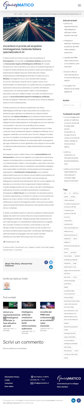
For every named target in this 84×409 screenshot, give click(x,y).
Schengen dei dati (69, 333)
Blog (47, 247)
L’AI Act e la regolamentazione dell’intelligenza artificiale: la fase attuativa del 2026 (71, 29)
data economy (68, 231)
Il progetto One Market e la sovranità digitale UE (71, 89)
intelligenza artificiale (70, 259)
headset (77, 256)
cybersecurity (68, 224)
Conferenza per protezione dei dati (70, 212)
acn (65, 193)
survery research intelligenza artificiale (70, 342)
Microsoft (6, 250)
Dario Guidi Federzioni (71, 228)
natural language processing (69, 282)
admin (66, 152)
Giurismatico (68, 256)
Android (37, 247)
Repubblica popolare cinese (71, 328)
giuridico (73, 252)
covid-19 (67, 217)
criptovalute (68, 220)
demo (75, 238)
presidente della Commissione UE (69, 292)
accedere (10, 348)
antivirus (75, 193)
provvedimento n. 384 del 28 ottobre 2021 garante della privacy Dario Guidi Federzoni (71, 315)
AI (69, 193)
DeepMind (67, 238)
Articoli (43, 247)
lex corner (67, 277)
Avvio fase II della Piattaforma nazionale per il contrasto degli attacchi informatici (72, 175)
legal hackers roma (70, 267)
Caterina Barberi (69, 200)
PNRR (66, 287)
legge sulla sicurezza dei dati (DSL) (72, 272)
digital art (67, 242)
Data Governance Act (70, 235)
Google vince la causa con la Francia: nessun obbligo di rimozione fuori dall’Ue (72, 141)
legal (74, 263)
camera (73, 196)
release (66, 323)
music (75, 277)
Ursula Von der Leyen (71, 354)
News (11, 250)
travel (76, 351)
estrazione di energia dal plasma (71, 247)
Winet (66, 358)
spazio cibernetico (70, 337)
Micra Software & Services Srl (12, 403)
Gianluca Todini (9, 247)
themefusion (68, 351)
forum (66, 252)
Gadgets (51, 247)
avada (66, 196)
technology (67, 347)
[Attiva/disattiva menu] (79, 5)
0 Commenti (18, 250)
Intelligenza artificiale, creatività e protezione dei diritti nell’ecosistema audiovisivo (10, 320)
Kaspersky (67, 263)
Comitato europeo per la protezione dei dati (71, 205)
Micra (21, 400)
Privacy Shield (68, 297)
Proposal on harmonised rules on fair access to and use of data (72, 304)
